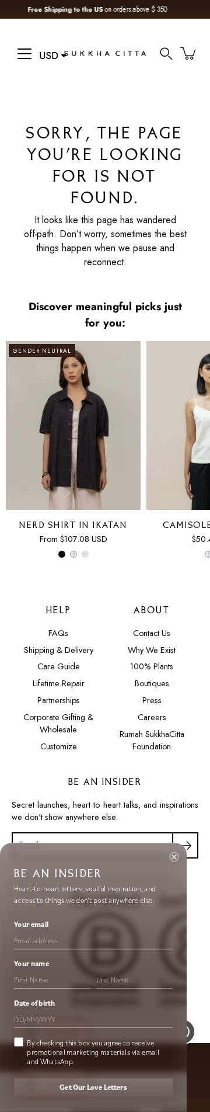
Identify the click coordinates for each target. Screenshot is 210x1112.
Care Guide (58, 666)
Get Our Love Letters (93, 1087)
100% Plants (151, 666)
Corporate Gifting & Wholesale (58, 723)
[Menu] (24, 53)
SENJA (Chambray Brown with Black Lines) (85, 554)
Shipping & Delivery (58, 650)
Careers (152, 717)
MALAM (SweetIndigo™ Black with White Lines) (61, 554)
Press (152, 700)
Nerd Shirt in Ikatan (73, 526)
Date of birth (34, 1002)
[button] (166, 53)
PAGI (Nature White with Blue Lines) (73, 554)
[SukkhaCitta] (105, 53)
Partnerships (58, 700)
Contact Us (151, 633)
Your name (31, 963)
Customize (58, 746)
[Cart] (189, 53)
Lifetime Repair (59, 683)
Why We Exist (152, 650)
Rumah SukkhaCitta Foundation (152, 740)
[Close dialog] (173, 856)
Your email (31, 924)
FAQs (58, 633)
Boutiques (152, 683)
